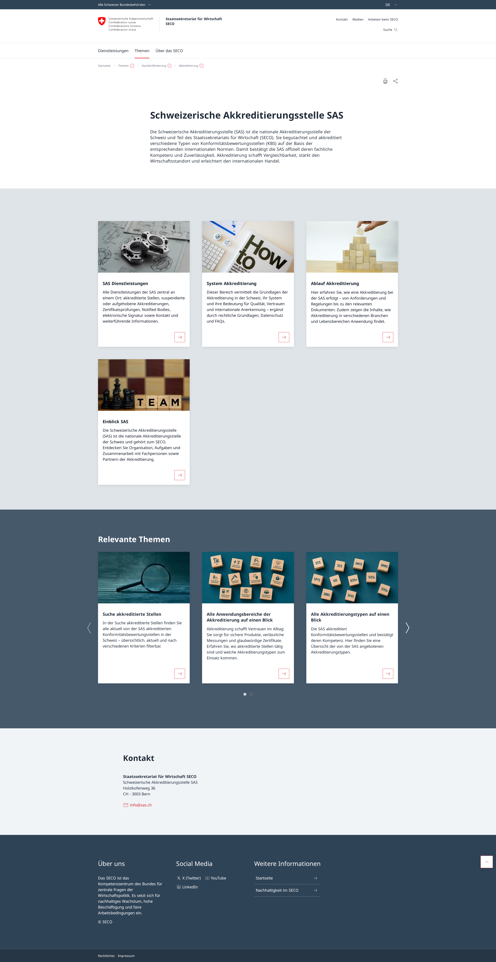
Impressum (126, 956)
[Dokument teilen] (395, 81)
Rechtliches (106, 956)
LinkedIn (190, 887)
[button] (142, 50)
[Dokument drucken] (385, 81)
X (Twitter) (191, 878)
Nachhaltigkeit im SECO (277, 890)
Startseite (264, 878)
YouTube (218, 878)
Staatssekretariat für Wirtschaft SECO (194, 21)
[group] (144, 617)
